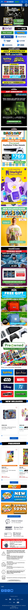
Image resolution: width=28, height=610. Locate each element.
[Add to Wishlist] (16, 408)
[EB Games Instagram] (5, 590)
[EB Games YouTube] (11, 590)
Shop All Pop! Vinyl (14, 516)
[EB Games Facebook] (2, 590)
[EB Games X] (8, 590)
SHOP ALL (14, 438)
